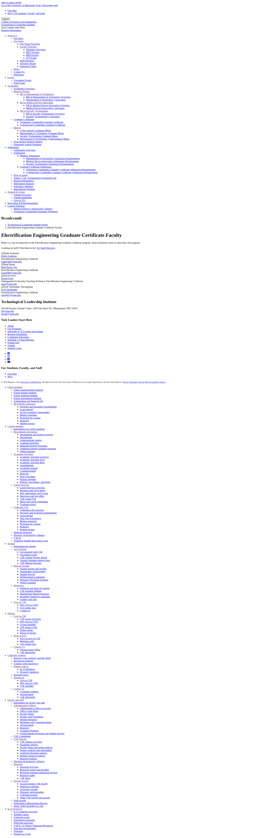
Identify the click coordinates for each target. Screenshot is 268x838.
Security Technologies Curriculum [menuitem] (43, 116)
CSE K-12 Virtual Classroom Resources (33, 825)
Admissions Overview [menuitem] (25, 150)
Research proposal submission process (38, 772)
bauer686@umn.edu (11, 273)
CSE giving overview (30, 619)
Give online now (28, 608)
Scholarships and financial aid (28, 401)
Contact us (25, 610)
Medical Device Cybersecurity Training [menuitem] (33, 208)
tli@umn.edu (7, 311)
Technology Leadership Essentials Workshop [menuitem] (36, 211)
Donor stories (26, 630)
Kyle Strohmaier (9, 289)
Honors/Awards (21, 566)
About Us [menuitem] (12, 35)
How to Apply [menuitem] (21, 175)
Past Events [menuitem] (19, 83)
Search (5, 19)
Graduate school (28, 504)
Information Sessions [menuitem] (24, 183)
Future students (14, 387)
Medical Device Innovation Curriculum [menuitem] (45, 108)
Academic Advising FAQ (32, 459)
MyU (10, 376)
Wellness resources (23, 532)
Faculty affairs (27, 714)
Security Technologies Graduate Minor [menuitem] (39, 136)
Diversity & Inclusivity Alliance (29, 535)
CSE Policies (20, 739)
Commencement (28, 471)
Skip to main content (11, 2)
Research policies (28, 758)
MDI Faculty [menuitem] (32, 55)
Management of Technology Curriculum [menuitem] (45, 100)
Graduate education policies (33, 753)
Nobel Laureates (28, 582)
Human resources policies (32, 756)
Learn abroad (26, 409)
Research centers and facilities (34, 769)
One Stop (12, 10)
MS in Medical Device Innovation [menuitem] (36, 102)
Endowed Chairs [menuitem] (28, 66)
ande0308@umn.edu (11, 261)
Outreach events (21, 817)
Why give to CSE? (29, 605)
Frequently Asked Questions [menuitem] (27, 144)
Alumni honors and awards (33, 568)
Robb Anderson (9, 256)
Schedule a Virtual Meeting (20, 340)
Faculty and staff (15, 700)
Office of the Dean (29, 711)
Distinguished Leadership (32, 577)
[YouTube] (8, 362)
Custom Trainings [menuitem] (16, 206)
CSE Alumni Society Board (33, 557)
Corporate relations (29, 691)
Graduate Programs (29, 730)
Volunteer (18, 831)
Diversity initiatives (29, 672)
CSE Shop (25, 778)
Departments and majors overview (36, 434)
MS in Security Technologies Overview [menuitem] (45, 113)
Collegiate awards (28, 795)
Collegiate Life (21, 507)
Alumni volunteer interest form (35, 560)
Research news (21, 675)
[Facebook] (8, 359)
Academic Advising (23, 454)
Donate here (13, 342)
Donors (11, 613)
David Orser (7, 278)
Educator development (25, 828)
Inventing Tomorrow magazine (35, 596)
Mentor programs (28, 415)
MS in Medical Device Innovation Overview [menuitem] (48, 105)
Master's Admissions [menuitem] (30, 155)
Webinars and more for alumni (34, 588)
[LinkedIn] (8, 353)
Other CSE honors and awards (35, 797)
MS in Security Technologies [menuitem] (34, 111)
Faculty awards (21, 781)
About (10, 326)
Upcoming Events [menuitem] (22, 80)
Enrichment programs (24, 820)
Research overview (29, 767)
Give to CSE (20, 602)
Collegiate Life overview (32, 510)
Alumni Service (27, 574)
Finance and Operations (31, 716)
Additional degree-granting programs (38, 448)
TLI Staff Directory (45, 248)
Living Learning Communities (34, 412)
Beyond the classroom (24, 404)
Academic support (29, 468)
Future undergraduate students (28, 390)
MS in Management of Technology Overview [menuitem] (48, 97)
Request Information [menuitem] (24, 181)
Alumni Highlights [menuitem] (23, 197)
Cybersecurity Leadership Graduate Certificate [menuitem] (42, 125)
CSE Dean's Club (28, 627)
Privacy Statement (130, 382)
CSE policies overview (31, 742)
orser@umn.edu (9, 284)
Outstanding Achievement (32, 571)
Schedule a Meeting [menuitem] (23, 186)
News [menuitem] (16, 69)
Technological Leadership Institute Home (27, 224)
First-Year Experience (30, 518)
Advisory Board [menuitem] (28, 63)
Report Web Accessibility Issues (152, 382)
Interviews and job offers (32, 496)
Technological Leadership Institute (18, 24)
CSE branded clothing (31, 591)
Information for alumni (25, 546)
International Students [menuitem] (24, 189)
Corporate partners (16, 655)
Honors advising (28, 479)
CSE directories (27, 652)
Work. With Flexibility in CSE (28, 806)
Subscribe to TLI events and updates (25, 331)
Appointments (27, 465)
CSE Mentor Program (30, 563)
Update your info (28, 599)
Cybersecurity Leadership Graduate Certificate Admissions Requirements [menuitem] (62, 172)
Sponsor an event (22, 834)
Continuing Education (18, 337)
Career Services (21, 485)
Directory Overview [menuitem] (36, 49)
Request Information (11, 30)
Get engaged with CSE (31, 552)
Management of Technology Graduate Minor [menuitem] (42, 133)
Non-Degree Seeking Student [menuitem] (28, 141)
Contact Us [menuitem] (19, 72)
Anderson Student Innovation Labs (31, 540)
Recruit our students (23, 661)
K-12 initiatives (27, 669)
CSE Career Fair (28, 499)
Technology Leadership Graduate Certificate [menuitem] (41, 122)
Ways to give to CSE (30, 638)
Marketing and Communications (35, 722)
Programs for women (30, 418)
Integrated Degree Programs (33, 446)
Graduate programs (29, 443)
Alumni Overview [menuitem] (22, 194)
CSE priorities (27, 686)
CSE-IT (17, 538)
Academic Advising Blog (32, 462)
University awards (29, 789)
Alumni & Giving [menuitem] (16, 192)
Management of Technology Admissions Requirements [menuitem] (53, 158)
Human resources (28, 719)
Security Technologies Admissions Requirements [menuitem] (50, 164)
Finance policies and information (36, 750)
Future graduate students (26, 395)
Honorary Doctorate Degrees (34, 580)
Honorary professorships (32, 792)
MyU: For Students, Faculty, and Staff (26, 13)
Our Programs (14, 328)
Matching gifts (27, 641)
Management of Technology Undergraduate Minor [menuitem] (44, 139)
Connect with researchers (26, 663)
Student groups (27, 423)
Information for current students (29, 429)
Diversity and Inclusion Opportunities (38, 406)
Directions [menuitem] (19, 74)
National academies (29, 786)
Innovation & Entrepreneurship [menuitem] (22, 203)
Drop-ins (24, 473)
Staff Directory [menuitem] (27, 60)
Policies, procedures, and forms (35, 482)
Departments (26, 437)
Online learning (27, 451)
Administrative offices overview (35, 708)
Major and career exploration (34, 501)
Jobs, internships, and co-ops (34, 493)
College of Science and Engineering (18, 22)
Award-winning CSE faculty (34, 783)
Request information (17, 334)
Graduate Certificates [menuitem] (24, 119)
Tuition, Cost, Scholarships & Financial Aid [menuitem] (35, 178)
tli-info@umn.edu (10, 314)
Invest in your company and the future (32, 658)
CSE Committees (22, 736)
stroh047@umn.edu (11, 295)
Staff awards (20, 800)
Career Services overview (32, 487)
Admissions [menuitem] (13, 147)
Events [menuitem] (10, 77)
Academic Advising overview (34, 457)
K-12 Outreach (14, 809)
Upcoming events (28, 554)
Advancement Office (30, 649)
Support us (19, 677)
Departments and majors (25, 432)
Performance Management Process (30, 803)
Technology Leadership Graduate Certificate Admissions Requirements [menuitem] (61, 169)
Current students (15, 426)
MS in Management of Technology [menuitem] (37, 94)
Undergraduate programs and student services (42, 733)
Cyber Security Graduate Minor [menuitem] (35, 130)
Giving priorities (28, 624)
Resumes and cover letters (32, 490)
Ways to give (20, 635)
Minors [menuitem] (17, 127)
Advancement (27, 694)
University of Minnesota (31, 382)
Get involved (20, 549)
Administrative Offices (25, 705)
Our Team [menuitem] (19, 41)
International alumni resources (34, 594)
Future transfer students (25, 392)
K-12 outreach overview (26, 811)
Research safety (27, 775)
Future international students (27, 398)
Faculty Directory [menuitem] (28, 46)
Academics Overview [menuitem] (24, 88)
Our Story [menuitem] (18, 38)
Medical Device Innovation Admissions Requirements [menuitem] (52, 161)
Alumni (11, 345)
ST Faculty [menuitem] (31, 58)
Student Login (14, 348)
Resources (19, 585)
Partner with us (21, 666)
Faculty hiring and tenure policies (36, 747)
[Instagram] (8, 356)
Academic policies (29, 744)
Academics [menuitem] (12, 86)
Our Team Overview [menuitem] (30, 44)
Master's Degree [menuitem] (21, 91)
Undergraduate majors (31, 440)
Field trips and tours (23, 823)
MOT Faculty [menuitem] (33, 52)
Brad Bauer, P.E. (9, 267)
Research (24, 420)
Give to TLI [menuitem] (19, 200)
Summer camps (21, 814)
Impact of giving (28, 633)
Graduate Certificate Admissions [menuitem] (35, 167)
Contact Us (19, 647)
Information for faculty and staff (29, 702)
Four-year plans (27, 476)
